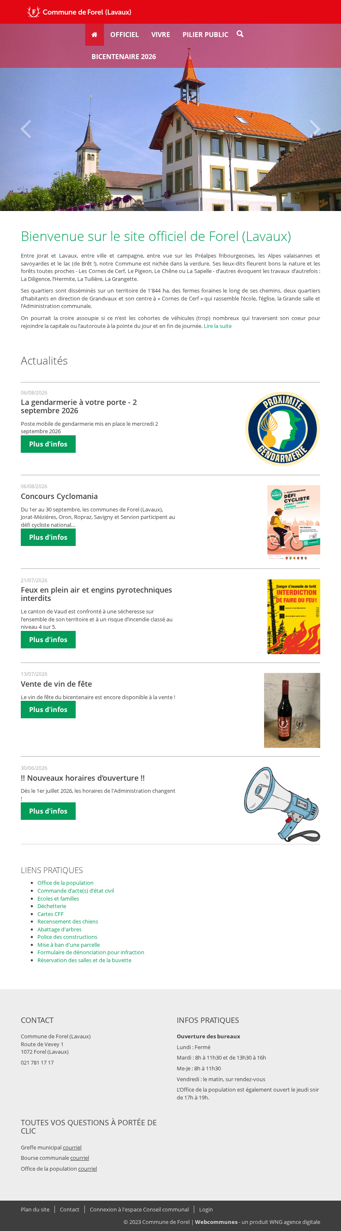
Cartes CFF (50, 914)
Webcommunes (216, 1222)
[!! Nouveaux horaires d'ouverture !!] (282, 804)
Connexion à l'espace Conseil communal (139, 1209)
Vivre (160, 34)
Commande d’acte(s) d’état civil (75, 890)
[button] (25, 117)
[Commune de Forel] (79, 12)
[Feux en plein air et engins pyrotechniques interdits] (293, 616)
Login (206, 1209)
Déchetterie (51, 906)
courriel (72, 1147)
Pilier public (205, 34)
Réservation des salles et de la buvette (84, 960)
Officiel (124, 34)
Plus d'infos (48, 444)
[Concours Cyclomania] (293, 522)
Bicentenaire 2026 (123, 56)
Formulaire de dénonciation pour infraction (90, 952)
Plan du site (35, 1209)
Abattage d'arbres (59, 929)
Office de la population (65, 882)
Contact (69, 1209)
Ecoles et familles (58, 898)
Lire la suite (218, 326)
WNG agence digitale (294, 1222)
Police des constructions (67, 937)
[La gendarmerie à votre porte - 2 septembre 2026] (282, 429)
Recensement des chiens (67, 921)
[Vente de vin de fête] (292, 710)
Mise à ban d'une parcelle (68, 944)
